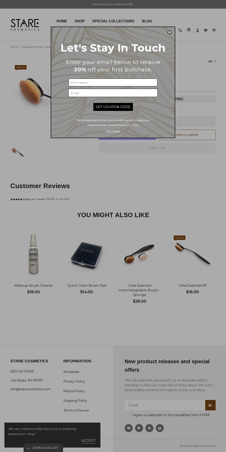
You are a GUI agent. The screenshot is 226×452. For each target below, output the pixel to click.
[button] (169, 32)
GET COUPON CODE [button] (113, 107)
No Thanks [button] (113, 131)
